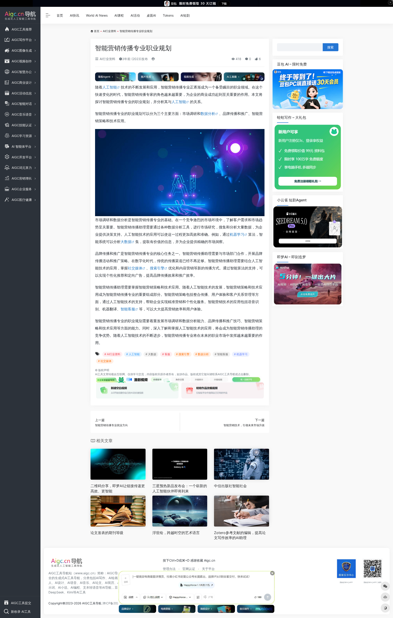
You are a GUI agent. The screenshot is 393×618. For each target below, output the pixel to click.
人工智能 (109, 87)
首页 (60, 15)
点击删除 (243, 374)
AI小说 (62, 587)
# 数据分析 (202, 354)
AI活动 (135, 15)
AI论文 (97, 583)
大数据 (126, 241)
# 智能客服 (221, 354)
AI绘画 (113, 578)
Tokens (168, 15)
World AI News (97, 15)
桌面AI (151, 15)
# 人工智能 (133, 354)
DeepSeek (56, 592)
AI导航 (106, 587)
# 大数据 (151, 354)
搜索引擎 (157, 268)
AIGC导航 (114, 573)
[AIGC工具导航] (66, 564)
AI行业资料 (109, 31)
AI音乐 (84, 583)
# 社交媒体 (104, 361)
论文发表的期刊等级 (107, 532)
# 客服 (166, 354)
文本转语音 (91, 587)
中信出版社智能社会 (230, 486)
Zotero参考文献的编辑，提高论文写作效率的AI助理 (240, 535)
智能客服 (128, 309)
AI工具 (99, 374)
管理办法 (169, 569)
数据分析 (208, 113)
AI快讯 (74, 15)
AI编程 (75, 587)
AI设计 (59, 583)
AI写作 (100, 578)
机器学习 (237, 234)
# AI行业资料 (112, 354)
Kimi (70, 592)
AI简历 (109, 583)
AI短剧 (185, 15)
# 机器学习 (240, 354)
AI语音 (72, 583)
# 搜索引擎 (182, 354)
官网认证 (188, 569)
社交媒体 (135, 268)
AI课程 (119, 15)
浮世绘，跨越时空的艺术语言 (176, 532)
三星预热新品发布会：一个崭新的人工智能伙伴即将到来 (179, 488)
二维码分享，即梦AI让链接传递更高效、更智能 (118, 488)
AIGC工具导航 (226, 374)
